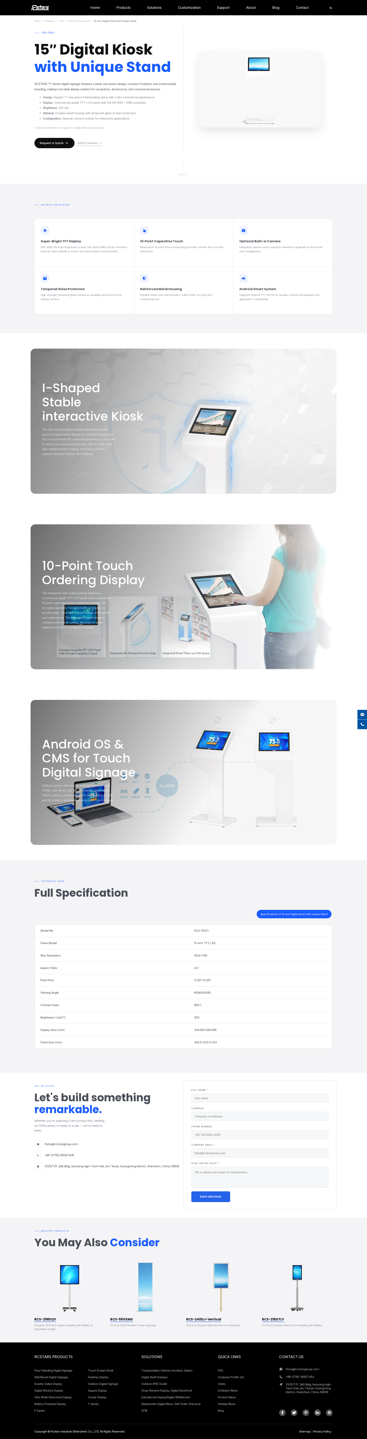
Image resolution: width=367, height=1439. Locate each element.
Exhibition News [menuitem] (228, 1390)
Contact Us (291, 1356)
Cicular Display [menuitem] (97, 1397)
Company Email (203, 1145)
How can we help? (205, 1163)
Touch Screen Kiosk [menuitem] (101, 1370)
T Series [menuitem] (93, 1404)
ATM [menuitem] (144, 1410)
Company (197, 1108)
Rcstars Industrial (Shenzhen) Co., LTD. (75, 1431)
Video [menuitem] (222, 1383)
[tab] (294, 914)
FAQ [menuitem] (220, 1370)
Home (37, 21)
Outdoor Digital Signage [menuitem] (103, 1383)
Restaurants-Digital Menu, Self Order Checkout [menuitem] (171, 1404)
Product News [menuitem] (227, 1397)
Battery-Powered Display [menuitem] (50, 1404)
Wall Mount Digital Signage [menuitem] (51, 1377)
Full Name (199, 1090)
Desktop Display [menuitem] (98, 1377)
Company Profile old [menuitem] (231, 1377)
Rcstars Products (53, 1356)
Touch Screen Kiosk (79, 21)
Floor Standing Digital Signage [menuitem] (53, 1370)
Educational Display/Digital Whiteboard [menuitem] (165, 1397)
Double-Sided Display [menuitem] (48, 1383)
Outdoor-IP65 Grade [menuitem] (154, 1383)
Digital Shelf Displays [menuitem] (154, 1377)
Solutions (151, 1356)
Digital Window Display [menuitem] (48, 1390)
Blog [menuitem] (221, 1410)
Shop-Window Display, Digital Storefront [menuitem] (166, 1390)
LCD (61, 21)
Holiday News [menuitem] (226, 1404)
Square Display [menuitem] (97, 1390)
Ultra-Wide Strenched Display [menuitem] (53, 1397)
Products (50, 21)
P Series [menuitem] (39, 1410)
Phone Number (201, 1126)
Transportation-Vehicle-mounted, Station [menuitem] (166, 1370)
